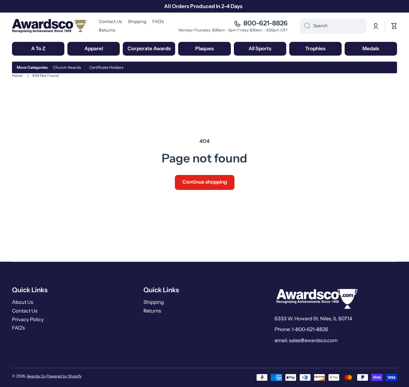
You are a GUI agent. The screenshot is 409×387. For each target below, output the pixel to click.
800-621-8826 (265, 23)
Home (17, 75)
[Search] (305, 26)
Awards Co (36, 376)
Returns (152, 311)
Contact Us (24, 311)
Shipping (153, 302)
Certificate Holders (106, 67)
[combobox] (333, 26)
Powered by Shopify (64, 376)
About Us (22, 302)
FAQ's (18, 328)
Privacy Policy (28, 319)
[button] (394, 26)
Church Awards (67, 67)
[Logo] (49, 26)
